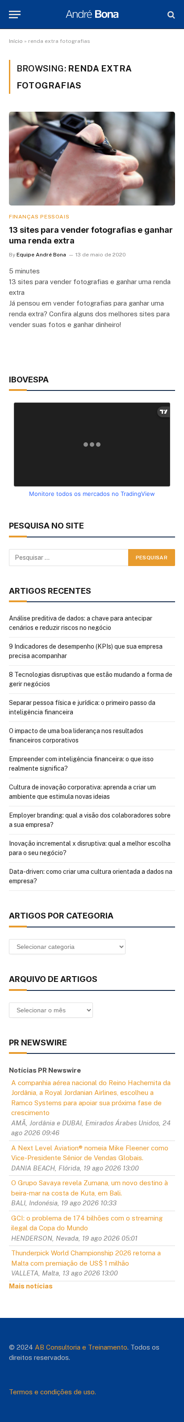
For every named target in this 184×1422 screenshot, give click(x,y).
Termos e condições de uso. (52, 1392)
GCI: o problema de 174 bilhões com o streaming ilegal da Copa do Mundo (87, 1223)
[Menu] (15, 14)
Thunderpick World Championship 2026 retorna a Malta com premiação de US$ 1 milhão (86, 1258)
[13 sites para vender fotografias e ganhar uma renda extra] (92, 158)
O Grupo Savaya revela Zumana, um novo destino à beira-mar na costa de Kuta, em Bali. (89, 1188)
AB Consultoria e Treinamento (81, 1347)
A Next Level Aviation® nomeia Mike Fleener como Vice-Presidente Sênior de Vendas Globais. (89, 1153)
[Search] (170, 14)
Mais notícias (31, 1286)
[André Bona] (92, 14)
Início (16, 41)
